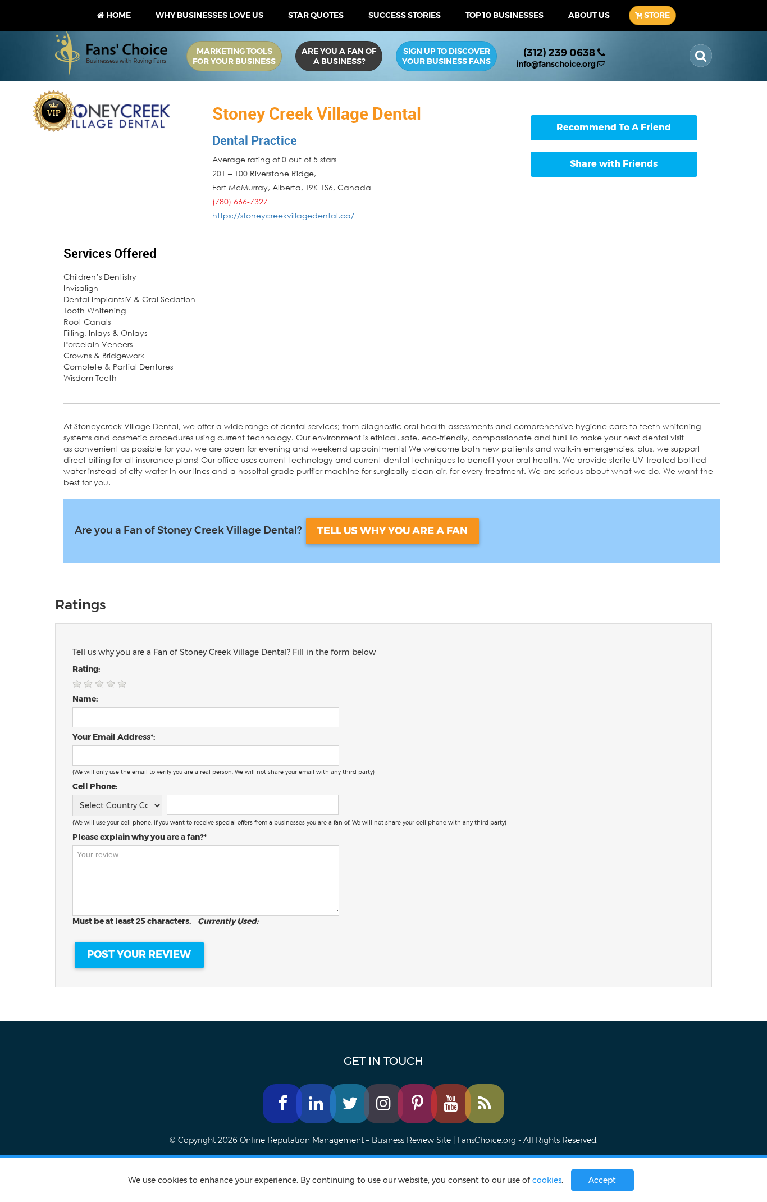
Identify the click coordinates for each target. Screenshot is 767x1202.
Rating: (86, 669)
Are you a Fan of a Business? (339, 56)
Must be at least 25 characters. (165, 921)
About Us (589, 15)
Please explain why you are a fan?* (139, 837)
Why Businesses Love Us (209, 15)
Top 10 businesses (504, 15)
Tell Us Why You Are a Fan (392, 531)
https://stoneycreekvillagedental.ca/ (283, 215)
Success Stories (404, 15)
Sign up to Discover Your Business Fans (446, 56)
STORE (656, 15)
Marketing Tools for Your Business (234, 56)
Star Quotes (316, 15)
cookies (546, 1180)
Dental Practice (254, 140)
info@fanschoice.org (556, 64)
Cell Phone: (94, 786)
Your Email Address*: (113, 737)
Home (117, 15)
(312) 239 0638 (560, 53)
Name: (85, 699)
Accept (602, 1180)
